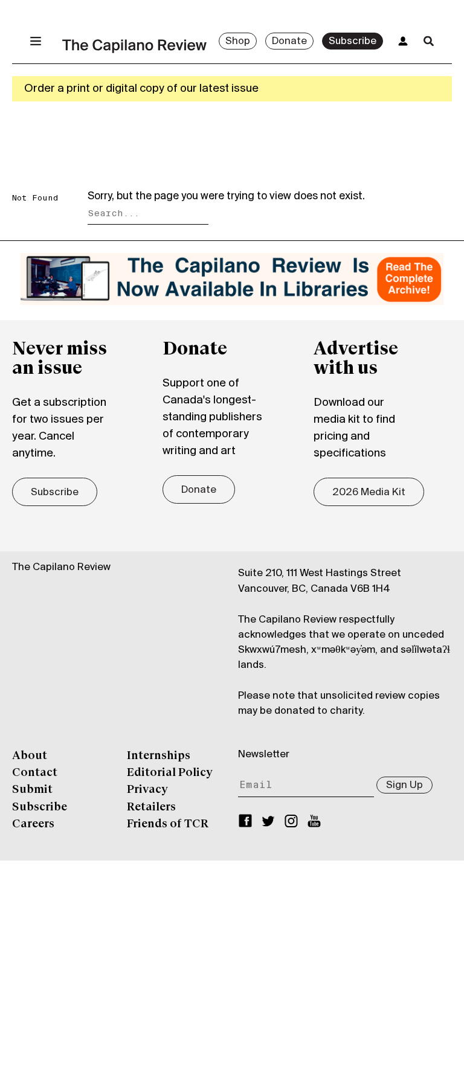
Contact (34, 773)
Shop (237, 41)
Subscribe (352, 41)
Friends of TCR (167, 824)
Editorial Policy (170, 773)
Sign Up (404, 785)
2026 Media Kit (368, 492)
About (29, 756)
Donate (289, 41)
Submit (32, 790)
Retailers (151, 807)
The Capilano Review (61, 567)
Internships (158, 756)
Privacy (147, 790)
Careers (33, 824)
